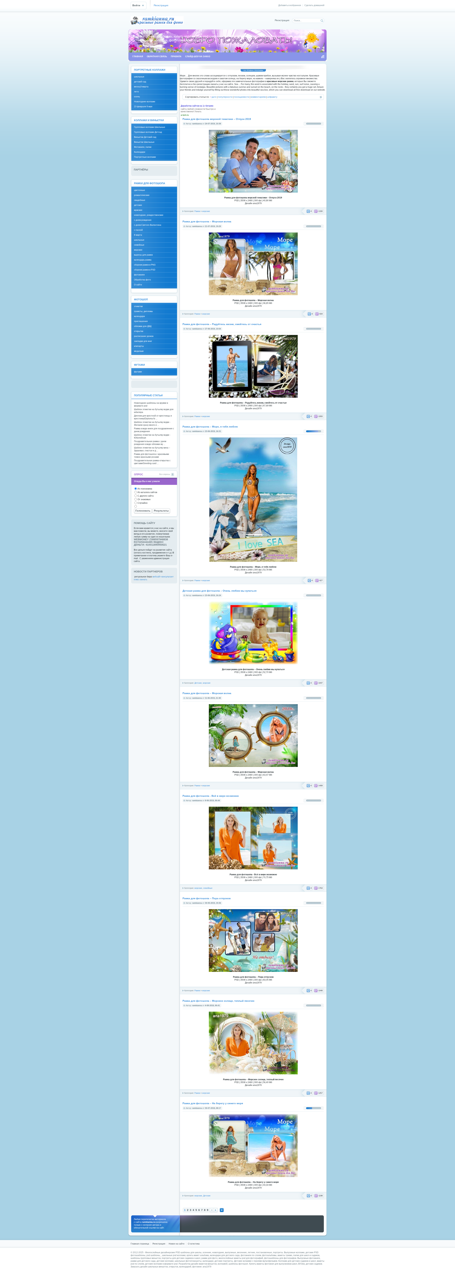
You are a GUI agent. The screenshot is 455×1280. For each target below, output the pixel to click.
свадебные (139, 200)
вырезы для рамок (143, 255)
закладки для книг (143, 341)
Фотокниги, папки (142, 147)
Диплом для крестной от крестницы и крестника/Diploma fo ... (153, 417)
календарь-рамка (142, 260)
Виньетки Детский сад (145, 137)
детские (138, 205)
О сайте (138, 284)
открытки (138, 331)
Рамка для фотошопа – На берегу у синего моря (213, 1103)
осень (137, 96)
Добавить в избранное (289, 5)
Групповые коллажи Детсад (148, 132)
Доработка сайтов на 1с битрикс (197, 106)
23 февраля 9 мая (143, 106)
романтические (141, 195)
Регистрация (161, 5)
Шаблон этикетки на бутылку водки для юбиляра (153, 410)
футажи (138, 371)
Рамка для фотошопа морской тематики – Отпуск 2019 (217, 119)
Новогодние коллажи (144, 101)
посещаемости (241, 97)
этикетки (138, 306)
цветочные (139, 190)
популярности (225, 97)
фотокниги (139, 275)
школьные (139, 76)
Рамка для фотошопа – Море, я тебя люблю (210, 426)
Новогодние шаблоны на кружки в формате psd (151, 404)
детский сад (140, 81)
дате (214, 97)
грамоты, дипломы (143, 311)
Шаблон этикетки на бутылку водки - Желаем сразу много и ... (152, 423)
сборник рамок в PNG (145, 265)
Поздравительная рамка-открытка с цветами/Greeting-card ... (152, 462)
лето (136, 91)
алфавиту (272, 97)
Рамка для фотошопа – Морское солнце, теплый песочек (218, 1001)
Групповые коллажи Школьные (149, 127)
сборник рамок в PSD (144, 270)
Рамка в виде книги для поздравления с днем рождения (154, 430)
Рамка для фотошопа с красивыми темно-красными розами (151, 455)
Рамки (197, 211)
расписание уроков (143, 336)
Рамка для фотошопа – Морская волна (207, 221)
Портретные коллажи (145, 157)
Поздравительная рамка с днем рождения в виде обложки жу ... (150, 442)
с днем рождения (142, 220)
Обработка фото (142, 279)
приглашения (141, 321)
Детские (198, 683)
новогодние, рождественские (148, 215)
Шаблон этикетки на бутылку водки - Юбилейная (152, 436)
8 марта (138, 235)
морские (206, 211)
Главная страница (140, 1244)
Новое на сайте (176, 1244)
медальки (139, 351)
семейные (207, 888)
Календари (139, 152)
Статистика (194, 1244)
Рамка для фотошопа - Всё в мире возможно (211, 796)
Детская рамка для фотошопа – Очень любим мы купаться (219, 590)
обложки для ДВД (142, 326)
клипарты (139, 346)
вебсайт (157, 576)
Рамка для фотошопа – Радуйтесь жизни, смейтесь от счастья (222, 324)
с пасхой (138, 230)
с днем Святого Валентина (147, 225)
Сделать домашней (314, 5)
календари (139, 316)
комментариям (258, 97)
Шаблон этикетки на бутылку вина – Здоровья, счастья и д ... (152, 449)
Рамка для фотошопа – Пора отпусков (207, 898)
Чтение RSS (322, 56)
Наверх (221, 1210)
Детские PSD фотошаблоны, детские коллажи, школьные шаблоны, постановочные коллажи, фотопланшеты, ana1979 (157, 20)
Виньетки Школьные (144, 142)
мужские (138, 210)
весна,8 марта (141, 86)
